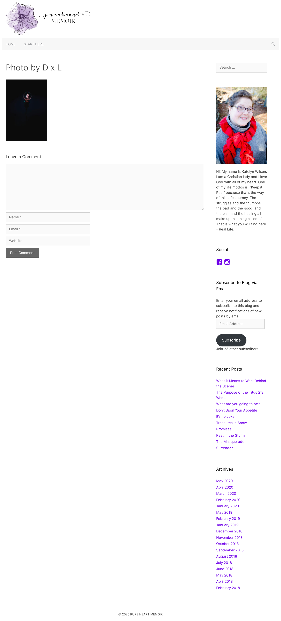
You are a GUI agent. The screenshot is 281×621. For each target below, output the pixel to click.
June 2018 (224, 569)
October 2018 (227, 544)
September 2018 (230, 550)
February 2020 (228, 500)
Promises (223, 429)
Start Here (34, 44)
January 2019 (227, 525)
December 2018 (229, 531)
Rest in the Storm (230, 435)
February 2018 (228, 588)
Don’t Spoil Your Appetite (236, 410)
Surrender (224, 448)
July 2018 (224, 563)
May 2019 (224, 512)
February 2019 (228, 519)
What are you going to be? (238, 404)
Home (11, 44)
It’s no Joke (225, 416)
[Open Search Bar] (273, 44)
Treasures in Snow (231, 423)
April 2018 (224, 581)
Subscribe (231, 340)
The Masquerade (230, 442)
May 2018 (224, 575)
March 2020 (226, 493)
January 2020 (227, 506)
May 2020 (224, 481)
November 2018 (229, 538)
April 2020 (224, 487)
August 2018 (226, 556)
